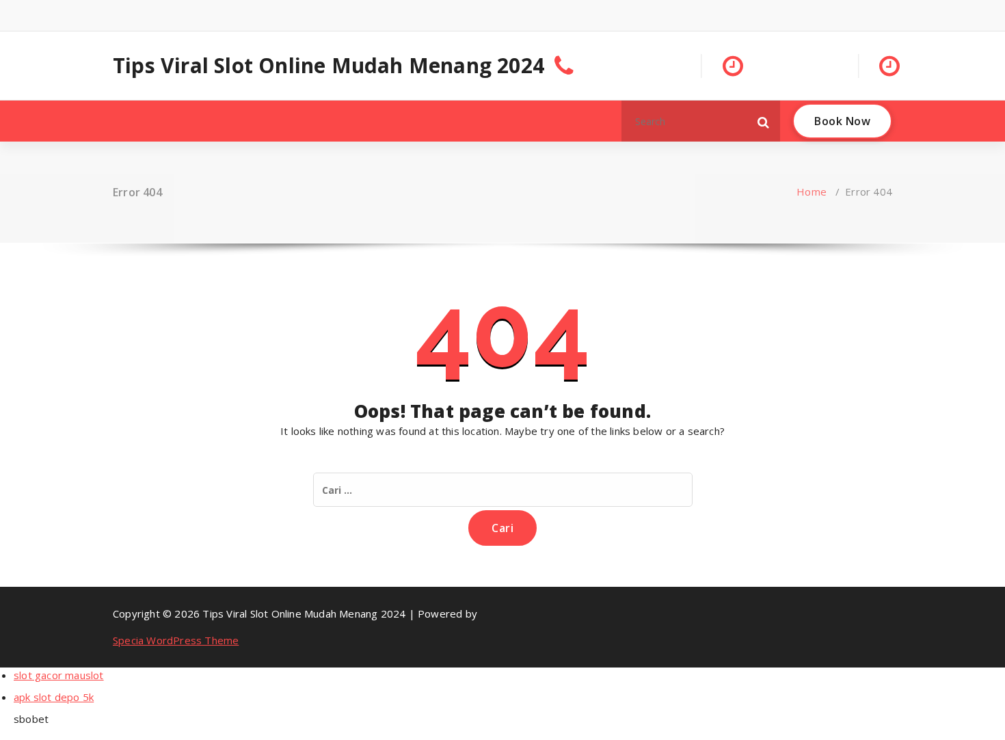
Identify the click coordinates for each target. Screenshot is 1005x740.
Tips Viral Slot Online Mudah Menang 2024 (328, 65)
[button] (763, 121)
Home (811, 191)
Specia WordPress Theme (176, 640)
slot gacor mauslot (59, 675)
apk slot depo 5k (54, 697)
